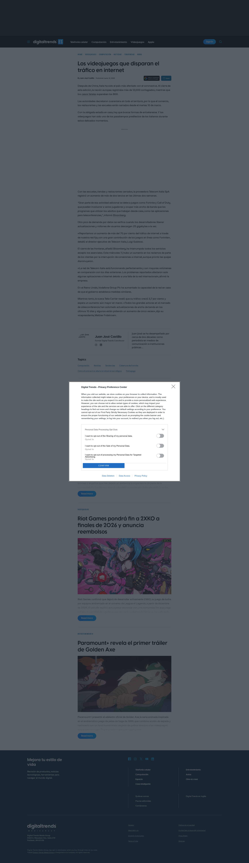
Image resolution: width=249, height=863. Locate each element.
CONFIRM (103, 466)
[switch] (160, 436)
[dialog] (124, 431)
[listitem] (124, 429)
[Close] (174, 387)
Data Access (124, 476)
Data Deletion (108, 476)
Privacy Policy (141, 476)
